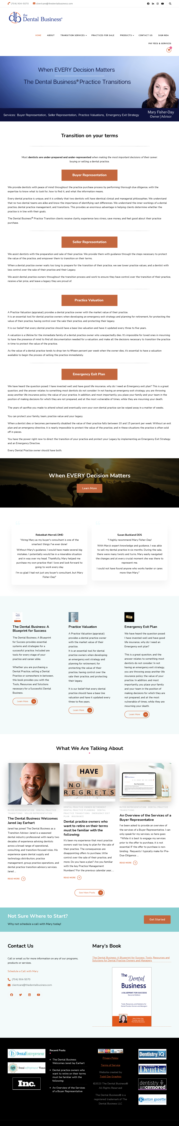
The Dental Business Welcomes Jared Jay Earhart (33, 820)
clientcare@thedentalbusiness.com (32, 985)
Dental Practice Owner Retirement (85, 807)
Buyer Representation (21, 810)
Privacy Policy (110, 1058)
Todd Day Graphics (110, 1076)
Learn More (89, 488)
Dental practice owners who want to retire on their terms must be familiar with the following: (86, 828)
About (51, 35)
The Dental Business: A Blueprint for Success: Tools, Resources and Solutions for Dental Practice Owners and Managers (131, 959)
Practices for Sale (102, 35)
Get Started (157, 919)
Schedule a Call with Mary (23, 971)
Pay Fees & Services (160, 43)
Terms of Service (110, 1065)
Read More (14, 878)
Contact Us (146, 35)
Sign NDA (163, 35)
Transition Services (72, 35)
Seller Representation (38, 813)
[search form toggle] (170, 4)
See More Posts (87, 892)
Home (38, 35)
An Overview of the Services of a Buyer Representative (145, 817)
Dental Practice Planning (79, 810)
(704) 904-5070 (21, 979)
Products (126, 35)
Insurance (77, 816)
